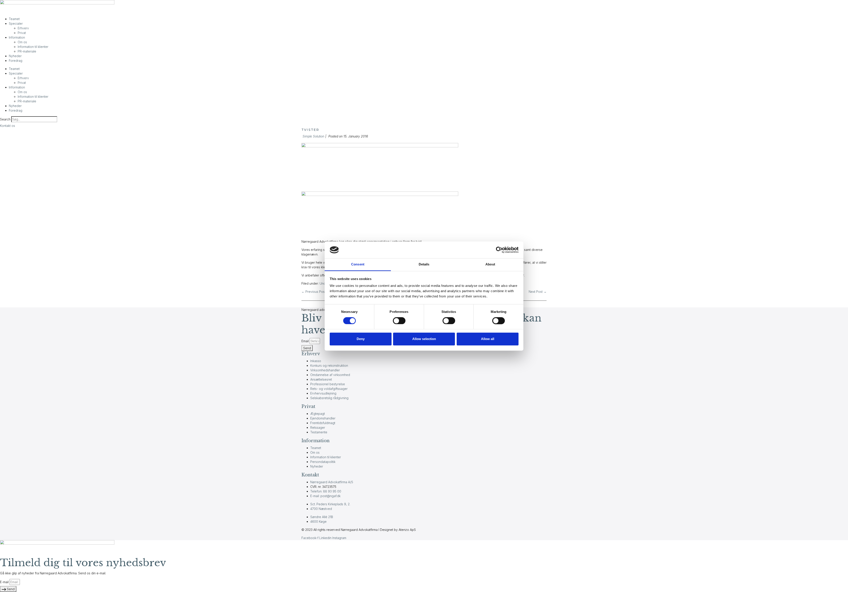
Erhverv (23, 28)
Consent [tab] (357, 264)
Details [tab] (424, 264)
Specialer (16, 23)
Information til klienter (33, 47)
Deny (361, 339)
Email (305, 341)
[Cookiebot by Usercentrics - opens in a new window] (499, 249)
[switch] (399, 320)
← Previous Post (313, 291)
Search (5, 119)
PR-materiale (27, 51)
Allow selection (424, 339)
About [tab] (490, 264)
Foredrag (15, 60)
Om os (22, 42)
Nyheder (15, 56)
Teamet (14, 19)
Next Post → (538, 291)
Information (17, 37)
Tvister (310, 130)
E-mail (4, 582)
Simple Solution (313, 136)
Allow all (487, 339)
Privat (22, 33)
